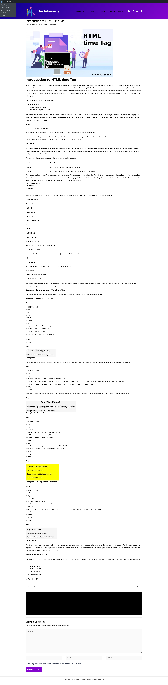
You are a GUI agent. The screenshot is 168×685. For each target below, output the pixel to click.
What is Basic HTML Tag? (96, 606)
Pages (102, 11)
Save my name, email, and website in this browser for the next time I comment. (54, 664)
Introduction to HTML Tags (40, 606)
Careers (112, 11)
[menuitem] (1, 1)
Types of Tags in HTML (37, 566)
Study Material (81, 11)
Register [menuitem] (11, 1)
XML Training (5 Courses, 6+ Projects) (76, 195)
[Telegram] (141, 11)
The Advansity (48, 11)
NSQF (93, 11)
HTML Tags (42, 24)
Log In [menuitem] (6, 1)
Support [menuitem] (3, 12)
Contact (121, 11)
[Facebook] (129, 11)
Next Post (138, 587)
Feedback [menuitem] (4, 15)
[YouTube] (137, 11)
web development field (63, 85)
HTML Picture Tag (35, 574)
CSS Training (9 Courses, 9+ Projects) (100, 195)
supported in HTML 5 (123, 93)
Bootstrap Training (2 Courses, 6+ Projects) (50, 195)
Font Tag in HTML (35, 571)
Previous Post (31, 587)
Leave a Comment (31, 24)
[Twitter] (133, 11)
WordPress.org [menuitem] (5, 5)
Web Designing (54, 608)
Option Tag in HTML (36, 569)
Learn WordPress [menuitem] (6, 10)
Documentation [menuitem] (5, 7)
